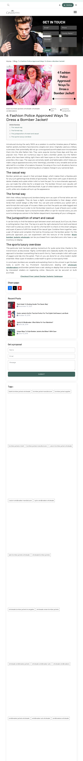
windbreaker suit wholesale (41, 718)
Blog (15, 61)
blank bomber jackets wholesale (18, 109)
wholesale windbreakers (61, 664)
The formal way (16, 130)
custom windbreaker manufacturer (20, 500)
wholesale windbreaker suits (41, 664)
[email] (76, 5)
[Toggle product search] (8, 5)
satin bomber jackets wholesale (19, 555)
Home (8, 61)
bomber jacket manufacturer (42, 391)
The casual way (16, 127)
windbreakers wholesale (61, 718)
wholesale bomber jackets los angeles (21, 609)
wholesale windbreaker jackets (19, 664)
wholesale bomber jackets (41, 555)
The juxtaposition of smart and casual (25, 134)
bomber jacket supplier (62, 391)
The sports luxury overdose (21, 137)
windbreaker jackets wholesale (19, 718)
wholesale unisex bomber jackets (48, 609)
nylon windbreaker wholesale (44, 500)
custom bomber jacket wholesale (61, 446)
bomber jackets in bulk (16, 446)
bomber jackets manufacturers (37, 446)
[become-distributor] (59, 5)
